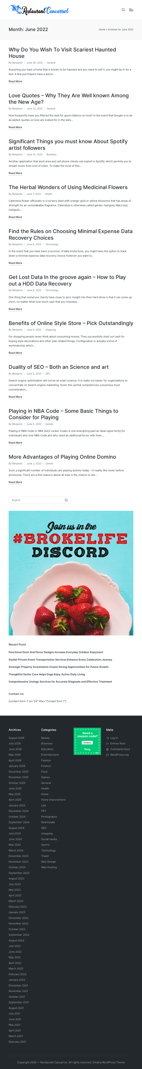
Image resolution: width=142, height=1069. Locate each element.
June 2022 (15, 951)
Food (44, 771)
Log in (114, 738)
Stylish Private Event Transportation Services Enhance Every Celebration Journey (60, 659)
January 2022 (17, 979)
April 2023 (15, 895)
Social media (49, 839)
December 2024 (19, 811)
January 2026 (17, 766)
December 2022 (18, 918)
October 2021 (17, 996)
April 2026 (15, 760)
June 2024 (15, 839)
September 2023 (19, 873)
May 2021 (14, 1024)
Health (48, 193)
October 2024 (17, 816)
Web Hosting (49, 867)
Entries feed (117, 743)
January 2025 (17, 805)
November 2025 (18, 777)
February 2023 (18, 906)
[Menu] (131, 10)
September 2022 (19, 934)
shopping (50, 329)
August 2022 (16, 940)
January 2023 (17, 912)
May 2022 (15, 957)
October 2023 (17, 867)
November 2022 (18, 923)
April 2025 (15, 799)
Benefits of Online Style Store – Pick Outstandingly (71, 323)
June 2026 (15, 749)
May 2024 (15, 844)
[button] (66, 500)
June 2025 (15, 788)
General (51, 62)
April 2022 (15, 963)
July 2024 (15, 833)
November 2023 (19, 861)
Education (47, 749)
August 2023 (16, 878)
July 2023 (15, 884)
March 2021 (16, 1036)
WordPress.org (119, 754)
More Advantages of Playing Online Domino (62, 457)
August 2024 (16, 828)
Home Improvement (53, 799)
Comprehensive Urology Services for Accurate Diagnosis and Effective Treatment (60, 681)
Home (102, 29)
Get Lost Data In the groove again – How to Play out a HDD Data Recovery (67, 280)
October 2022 (17, 929)
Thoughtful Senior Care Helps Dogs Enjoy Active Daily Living (47, 674)
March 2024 (16, 850)
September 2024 (19, 822)
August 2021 (16, 1008)
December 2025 (18, 771)
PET (43, 811)
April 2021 (15, 1030)
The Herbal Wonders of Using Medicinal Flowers (68, 187)
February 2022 (17, 974)
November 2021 (18, 991)
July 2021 (14, 1013)
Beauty (45, 738)
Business (51, 154)
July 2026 (15, 743)
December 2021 (18, 985)
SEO (47, 373)
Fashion (46, 760)
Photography (49, 816)
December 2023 (19, 856)
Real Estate (48, 822)
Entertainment (50, 754)
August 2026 (16, 738)
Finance (46, 766)
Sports (45, 844)
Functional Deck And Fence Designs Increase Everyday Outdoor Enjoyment (56, 652)
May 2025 (15, 794)
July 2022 (15, 946)
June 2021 (15, 1019)
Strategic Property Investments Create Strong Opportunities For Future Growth (59, 667)
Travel (45, 856)
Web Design (48, 861)
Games (49, 423)
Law (43, 805)
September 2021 (19, 1002)
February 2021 (17, 1041)
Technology (52, 244)
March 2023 (16, 901)
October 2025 (17, 783)
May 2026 (15, 754)
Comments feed (120, 749)
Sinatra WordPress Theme (109, 1062)
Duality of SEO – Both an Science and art (59, 367)
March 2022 (16, 968)
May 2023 (15, 889)
